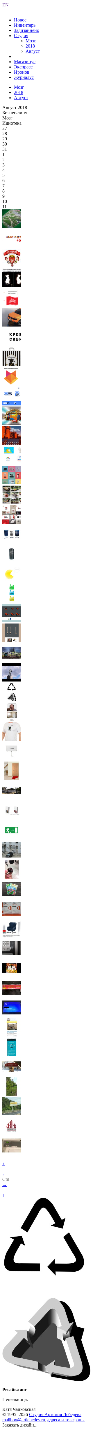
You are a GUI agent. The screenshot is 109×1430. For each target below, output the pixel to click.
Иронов (21, 72)
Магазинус (24, 61)
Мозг (31, 40)
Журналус (24, 77)
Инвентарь (24, 25)
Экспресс (23, 66)
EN (5, 4)
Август (33, 51)
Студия (21, 35)
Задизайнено (26, 30)
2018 (30, 46)
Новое (20, 19)
